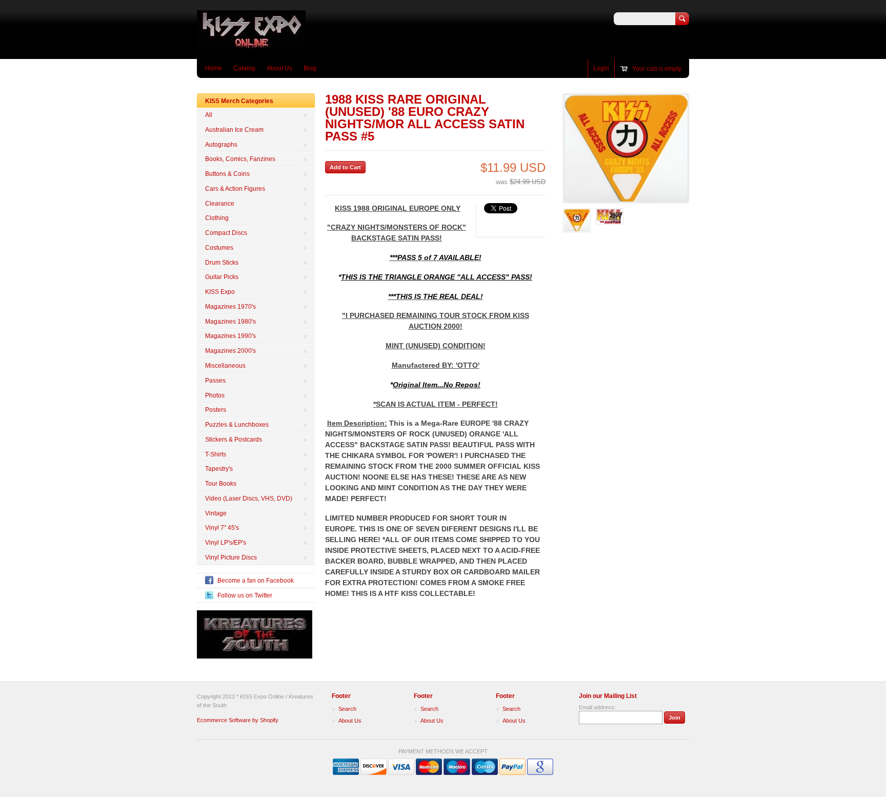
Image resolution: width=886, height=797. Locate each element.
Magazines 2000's (230, 350)
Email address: (597, 707)
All (208, 114)
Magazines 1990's (230, 336)
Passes (215, 380)
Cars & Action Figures (235, 188)
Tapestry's (219, 468)
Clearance (219, 203)
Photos (215, 395)
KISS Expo (220, 291)
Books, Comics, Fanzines (240, 159)
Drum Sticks (221, 262)
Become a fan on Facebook (255, 580)
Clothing (217, 218)
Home (213, 68)
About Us (279, 68)
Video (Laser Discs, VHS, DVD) (248, 498)
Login (601, 68)
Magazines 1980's (230, 321)
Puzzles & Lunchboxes (237, 424)
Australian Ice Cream (234, 129)
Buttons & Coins (227, 173)
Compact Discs (226, 232)
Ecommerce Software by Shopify (237, 720)
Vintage (216, 513)
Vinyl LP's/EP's (225, 542)
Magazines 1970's (230, 306)
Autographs (221, 144)
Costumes (219, 247)
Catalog (244, 68)
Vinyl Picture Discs (231, 557)
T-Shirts (215, 454)
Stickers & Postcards (233, 439)
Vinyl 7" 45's (222, 527)
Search (347, 709)
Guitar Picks (221, 277)
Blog (310, 68)
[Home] (251, 44)
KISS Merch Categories (239, 101)
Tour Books (220, 483)
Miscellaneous (225, 365)
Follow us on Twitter (244, 595)
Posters (215, 409)
